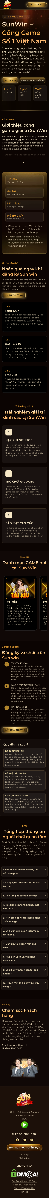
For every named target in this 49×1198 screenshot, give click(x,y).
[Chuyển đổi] (44, 870)
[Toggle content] (23, 163)
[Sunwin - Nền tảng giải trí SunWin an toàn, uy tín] (13, 5)
